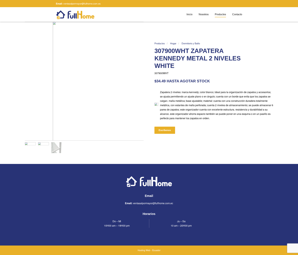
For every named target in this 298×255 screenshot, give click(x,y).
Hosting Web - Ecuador (149, 250)
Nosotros (204, 14)
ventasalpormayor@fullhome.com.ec (82, 3)
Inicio (189, 14)
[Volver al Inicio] (75, 14)
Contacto (237, 14)
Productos (220, 14)
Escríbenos (165, 130)
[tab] (30, 147)
